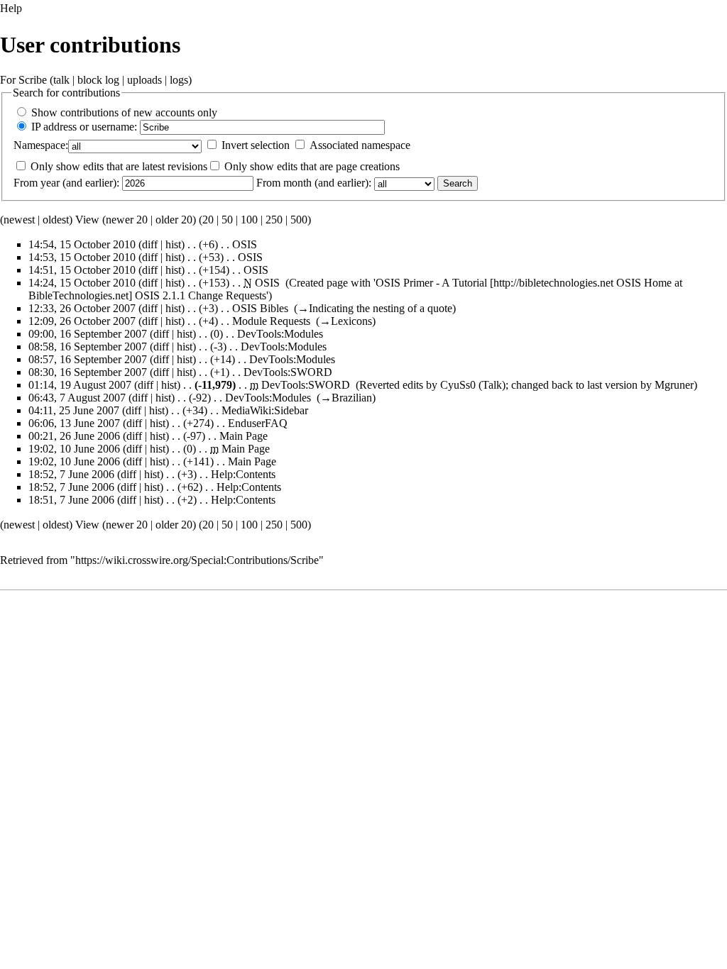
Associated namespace (360, 145)
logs (179, 80)
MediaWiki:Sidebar (265, 410)
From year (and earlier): (66, 183)
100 (249, 220)
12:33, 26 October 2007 (82, 308)
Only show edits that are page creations (312, 166)
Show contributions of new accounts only (124, 112)
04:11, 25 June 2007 (73, 410)
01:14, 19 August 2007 (79, 385)
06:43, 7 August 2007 (77, 398)
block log (98, 80)
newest (19, 220)
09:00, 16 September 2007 (87, 334)
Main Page (243, 436)
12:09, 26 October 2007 (82, 321)
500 (298, 220)
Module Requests (271, 321)
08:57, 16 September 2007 (87, 359)
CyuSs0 (458, 385)
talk (61, 80)
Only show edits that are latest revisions (119, 166)
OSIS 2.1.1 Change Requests (200, 295)
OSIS (244, 244)
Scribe (32, 80)
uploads (144, 80)
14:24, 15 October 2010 (82, 283)
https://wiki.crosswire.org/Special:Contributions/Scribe (197, 560)
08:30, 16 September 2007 (87, 372)
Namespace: (40, 145)
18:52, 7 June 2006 (71, 474)
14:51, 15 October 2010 (82, 270)
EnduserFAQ (258, 423)
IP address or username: (84, 127)
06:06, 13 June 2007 (74, 423)
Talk (492, 385)
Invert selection (256, 145)
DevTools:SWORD (288, 372)
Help (11, 8)
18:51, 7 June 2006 (71, 500)
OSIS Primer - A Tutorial (431, 283)
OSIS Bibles (260, 308)
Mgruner (674, 385)
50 (227, 220)
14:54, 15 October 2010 (82, 244)
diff (150, 244)
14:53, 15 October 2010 (82, 257)
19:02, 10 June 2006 (74, 449)
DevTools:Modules (280, 334)
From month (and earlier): (313, 183)
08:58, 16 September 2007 (87, 346)
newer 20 (127, 220)
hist (173, 244)
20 (208, 220)
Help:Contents (243, 474)
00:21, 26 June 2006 (74, 436)
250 (274, 220)
